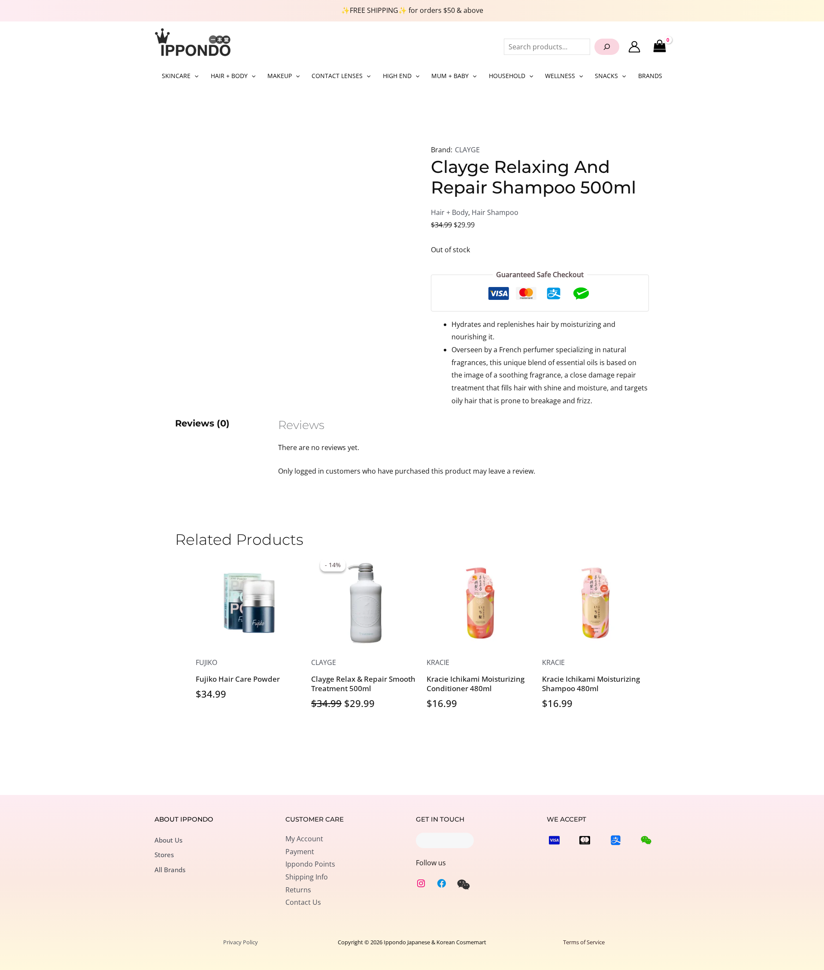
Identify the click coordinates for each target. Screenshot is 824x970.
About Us (168, 840)
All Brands (169, 869)
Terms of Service (584, 942)
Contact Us (303, 902)
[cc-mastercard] (584, 840)
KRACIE (438, 662)
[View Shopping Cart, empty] (659, 46)
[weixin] (463, 884)
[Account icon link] (634, 46)
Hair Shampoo (495, 212)
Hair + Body (449, 212)
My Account (304, 838)
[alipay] (615, 840)
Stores (164, 854)
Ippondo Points (310, 864)
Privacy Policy (240, 942)
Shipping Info (306, 877)
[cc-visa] (554, 840)
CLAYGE (467, 149)
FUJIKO (206, 662)
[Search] (606, 47)
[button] (194, 76)
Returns (298, 889)
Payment (299, 851)
